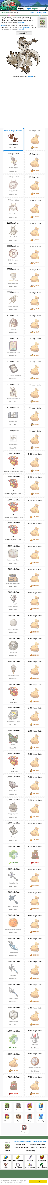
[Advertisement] (24, 102)
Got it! (38, 1181)
